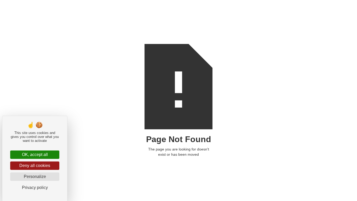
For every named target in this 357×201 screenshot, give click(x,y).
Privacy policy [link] (35, 187)
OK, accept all (35, 154)
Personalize (35, 176)
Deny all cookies (34, 165)
